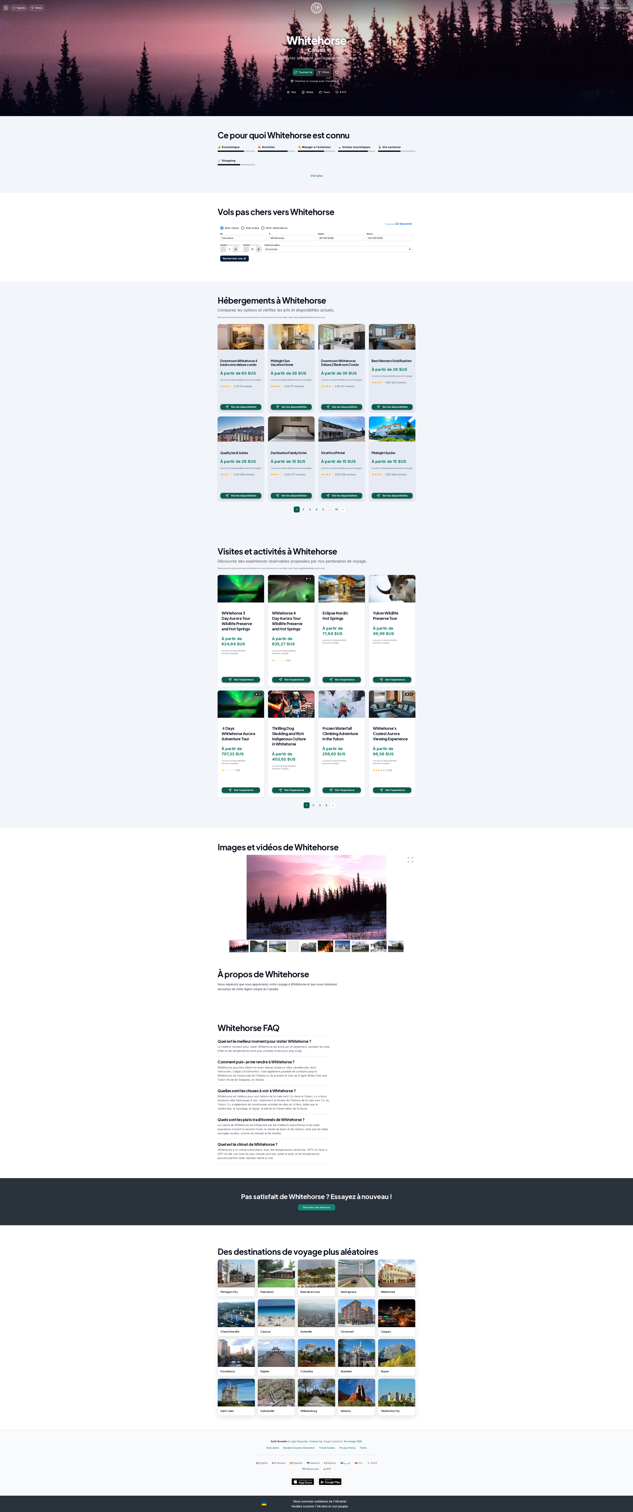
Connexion (622, 7)
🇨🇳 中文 (359, 1463)
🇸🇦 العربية (345, 1463)
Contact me (315, 1441)
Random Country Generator (299, 1447)
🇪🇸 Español (296, 1463)
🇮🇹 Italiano (330, 1463)
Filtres (325, 72)
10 (336, 509)
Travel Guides (327, 1447)
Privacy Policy (347, 1447)
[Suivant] (343, 509)
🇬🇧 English (262, 1463)
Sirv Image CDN (353, 1441)
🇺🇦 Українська (310, 1468)
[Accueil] (316, 8)
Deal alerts (272, 1447)
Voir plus (316, 175)
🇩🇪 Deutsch (313, 1463)
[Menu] (6, 8)
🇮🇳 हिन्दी (327, 1468)
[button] (410, 860)
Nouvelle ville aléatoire (316, 1207)
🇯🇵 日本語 (372, 1463)
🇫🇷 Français (278, 1463)
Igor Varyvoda (300, 1441)
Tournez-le (305, 72)
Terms (363, 1447)
